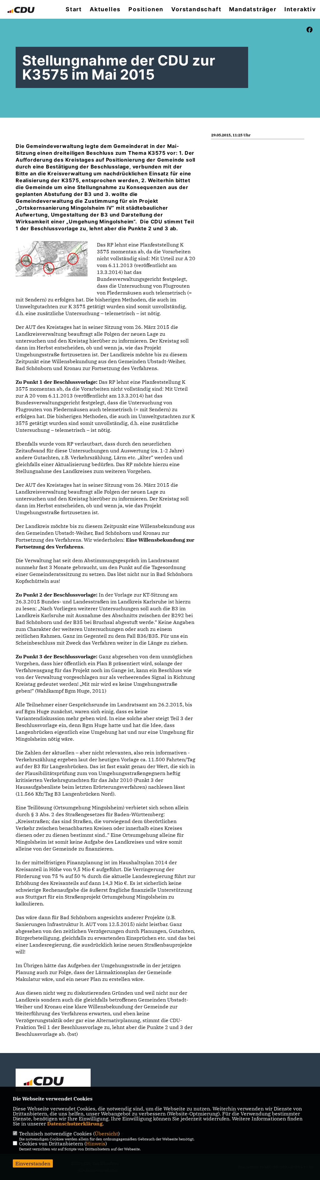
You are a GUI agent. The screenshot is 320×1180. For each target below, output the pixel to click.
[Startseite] (53, 1081)
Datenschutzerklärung (74, 1123)
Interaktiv (300, 9)
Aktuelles (105, 9)
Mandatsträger (252, 9)
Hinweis (95, 1143)
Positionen (145, 9)
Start (74, 9)
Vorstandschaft (196, 9)
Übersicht (106, 1133)
